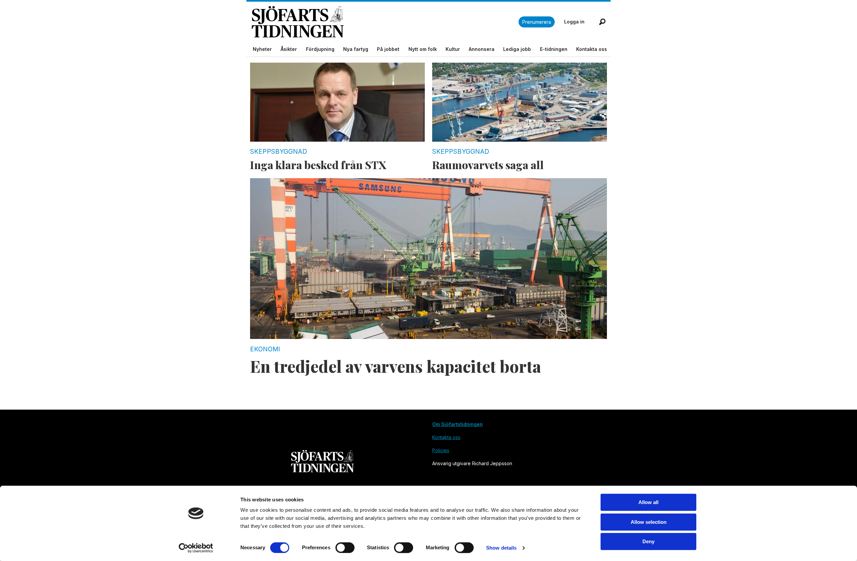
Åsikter (289, 49)
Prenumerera (536, 22)
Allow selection (649, 522)
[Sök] (602, 21)
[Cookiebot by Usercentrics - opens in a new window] (196, 548)
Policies (440, 450)
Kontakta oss (591, 49)
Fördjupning (320, 49)
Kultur (453, 49)
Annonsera (481, 49)
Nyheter (262, 49)
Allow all (648, 502)
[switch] (345, 547)
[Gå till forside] (385, 22)
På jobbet (388, 49)
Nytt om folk (422, 49)
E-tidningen (553, 49)
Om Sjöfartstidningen (457, 424)
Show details (501, 548)
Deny (648, 541)
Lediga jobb (517, 49)
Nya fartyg (355, 49)
